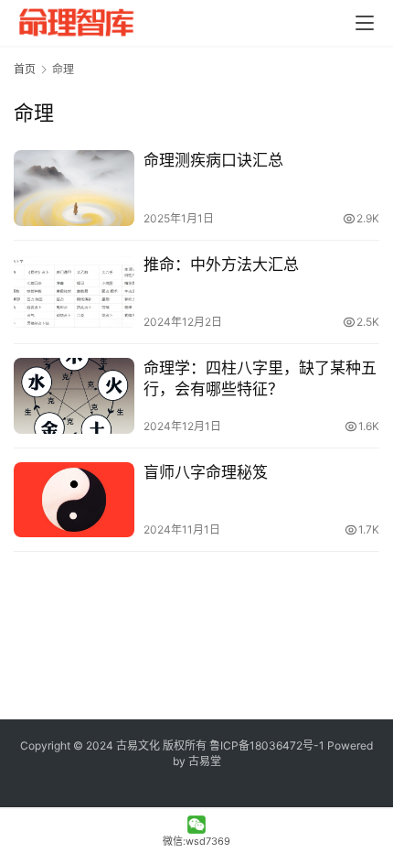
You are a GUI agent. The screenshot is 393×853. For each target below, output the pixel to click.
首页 (25, 69)
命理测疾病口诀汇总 (213, 160)
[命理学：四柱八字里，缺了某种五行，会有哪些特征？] (74, 396)
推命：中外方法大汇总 (221, 264)
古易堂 (204, 761)
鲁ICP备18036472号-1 (266, 745)
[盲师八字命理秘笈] (74, 500)
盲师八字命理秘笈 (205, 472)
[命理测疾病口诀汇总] (74, 188)
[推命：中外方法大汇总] (74, 292)
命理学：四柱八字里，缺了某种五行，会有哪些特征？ (260, 378)
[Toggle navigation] (364, 22)
